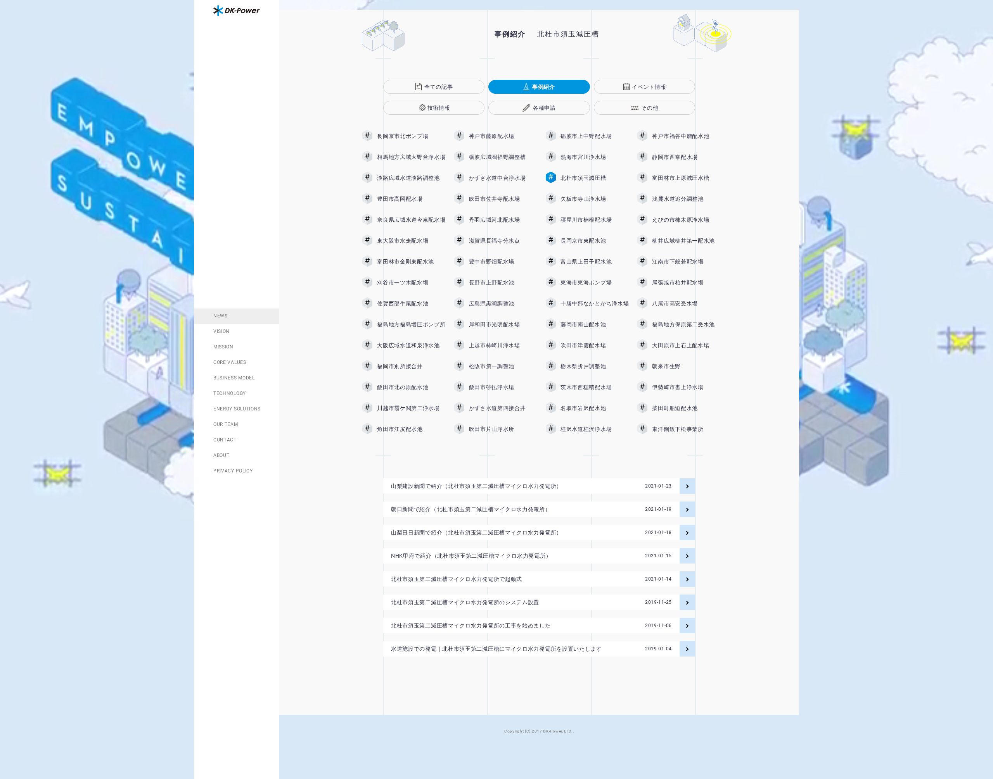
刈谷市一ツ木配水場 (411, 282)
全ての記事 (438, 87)
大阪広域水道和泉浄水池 (411, 345)
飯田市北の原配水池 (411, 387)
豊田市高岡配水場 (411, 199)
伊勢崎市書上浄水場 (686, 387)
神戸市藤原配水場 (503, 136)
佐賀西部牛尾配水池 (411, 303)
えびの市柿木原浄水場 (686, 220)
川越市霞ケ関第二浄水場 (411, 408)
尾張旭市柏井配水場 (686, 282)
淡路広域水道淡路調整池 (411, 178)
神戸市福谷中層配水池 (686, 136)
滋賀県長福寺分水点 (503, 241)
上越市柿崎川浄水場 (503, 345)
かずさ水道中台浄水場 (503, 178)
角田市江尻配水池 (411, 429)
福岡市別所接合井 (411, 366)
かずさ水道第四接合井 (503, 408)
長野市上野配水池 (503, 282)
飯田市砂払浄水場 (503, 387)
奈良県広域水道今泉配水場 (411, 220)
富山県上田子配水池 (595, 262)
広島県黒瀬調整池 (503, 303)
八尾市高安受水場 (686, 303)
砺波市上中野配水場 (595, 136)
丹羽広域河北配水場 (503, 220)
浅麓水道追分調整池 (686, 199)
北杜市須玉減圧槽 (595, 178)
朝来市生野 (686, 366)
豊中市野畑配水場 (503, 262)
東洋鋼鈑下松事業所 (686, 429)
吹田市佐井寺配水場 (503, 199)
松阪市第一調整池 (503, 366)
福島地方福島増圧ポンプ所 (411, 324)
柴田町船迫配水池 (686, 408)
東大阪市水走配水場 (411, 241)
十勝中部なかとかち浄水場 (595, 303)
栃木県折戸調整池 (595, 366)
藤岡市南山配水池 (595, 324)
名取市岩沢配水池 (595, 408)
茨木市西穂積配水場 (595, 387)
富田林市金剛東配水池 (411, 262)
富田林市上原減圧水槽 (686, 178)
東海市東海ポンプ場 (595, 282)
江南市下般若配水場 (686, 262)
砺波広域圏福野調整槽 (503, 157)
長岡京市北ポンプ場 (411, 136)
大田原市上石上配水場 (686, 345)
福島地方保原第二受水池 (686, 324)
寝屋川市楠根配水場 (595, 220)
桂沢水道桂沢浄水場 (595, 429)
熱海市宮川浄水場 (595, 157)
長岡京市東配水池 (595, 241)
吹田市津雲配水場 (595, 345)
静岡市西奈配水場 (686, 157)
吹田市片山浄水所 (503, 429)
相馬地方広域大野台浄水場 (411, 157)
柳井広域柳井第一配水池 (686, 241)
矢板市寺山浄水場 (595, 199)
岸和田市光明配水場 (503, 324)
